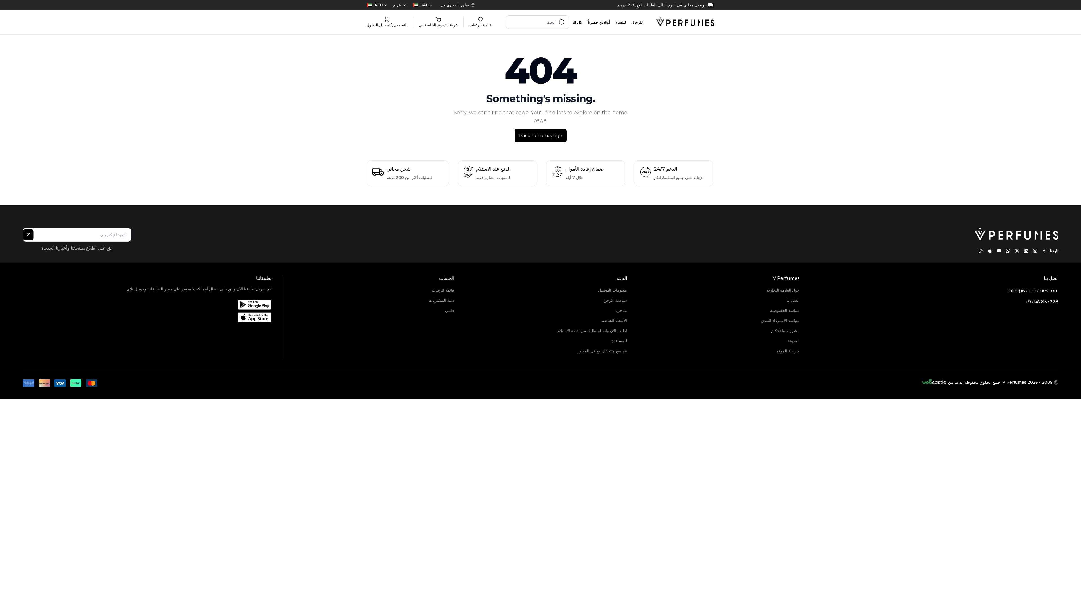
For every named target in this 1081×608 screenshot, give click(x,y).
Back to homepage (540, 135)
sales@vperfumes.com (1033, 290)
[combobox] (422, 5)
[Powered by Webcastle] (934, 382)
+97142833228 (1042, 302)
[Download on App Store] (198, 317)
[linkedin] (1026, 251)
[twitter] (1017, 251)
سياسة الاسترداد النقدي (780, 320)
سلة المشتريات (441, 300)
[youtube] (999, 251)
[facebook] (1044, 251)
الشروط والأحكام (785, 330)
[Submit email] (28, 234)
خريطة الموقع (788, 351)
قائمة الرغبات (443, 290)
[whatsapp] (1008, 251)
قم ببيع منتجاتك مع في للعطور (602, 351)
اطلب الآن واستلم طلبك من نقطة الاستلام (592, 330)
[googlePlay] (981, 251)
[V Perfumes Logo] (685, 22)
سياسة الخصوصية (784, 310)
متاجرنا (621, 310)
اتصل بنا (792, 300)
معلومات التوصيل (612, 290)
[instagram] (1035, 251)
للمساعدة (619, 340)
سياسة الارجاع (615, 300)
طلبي (449, 310)
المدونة (793, 340)
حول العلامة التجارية (783, 290)
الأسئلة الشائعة (614, 320)
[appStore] (990, 251)
